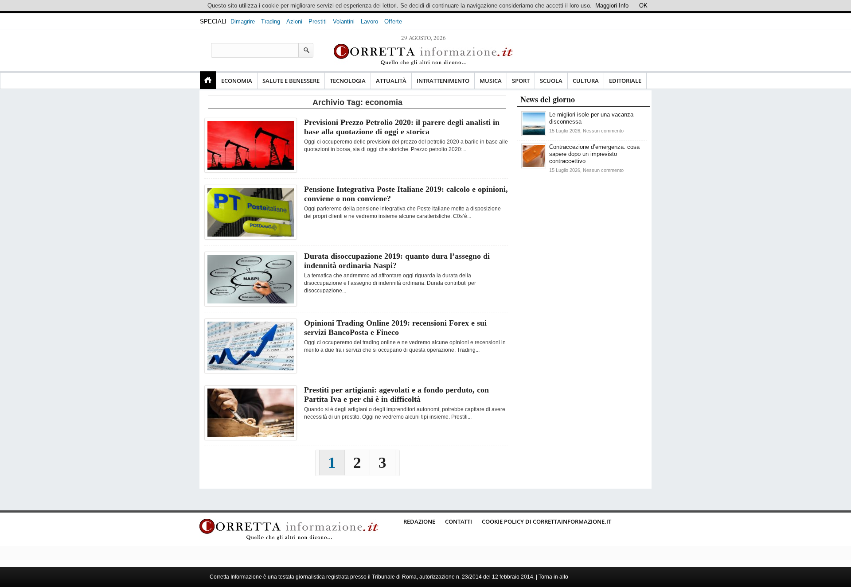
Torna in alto (553, 577)
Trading (270, 21)
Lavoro (369, 21)
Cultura (586, 81)
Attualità (391, 81)
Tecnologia (348, 81)
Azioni (294, 21)
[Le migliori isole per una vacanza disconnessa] (533, 134)
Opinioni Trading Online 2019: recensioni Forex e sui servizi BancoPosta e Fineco (395, 328)
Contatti (458, 521)
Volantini (344, 21)
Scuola (551, 81)
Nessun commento (603, 130)
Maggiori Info (611, 5)
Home (208, 80)
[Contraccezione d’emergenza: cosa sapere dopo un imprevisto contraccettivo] (533, 166)
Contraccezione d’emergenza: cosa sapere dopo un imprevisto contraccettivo (594, 154)
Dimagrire (242, 21)
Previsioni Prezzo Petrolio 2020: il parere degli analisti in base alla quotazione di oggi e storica (402, 127)
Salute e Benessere (291, 81)
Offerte (393, 21)
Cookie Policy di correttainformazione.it (546, 521)
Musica (491, 81)
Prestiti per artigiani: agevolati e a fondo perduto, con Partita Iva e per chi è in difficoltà (396, 394)
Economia (236, 81)
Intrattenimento (443, 81)
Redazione (419, 521)
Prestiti (317, 21)
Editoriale (625, 81)
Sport (521, 81)
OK (643, 5)
